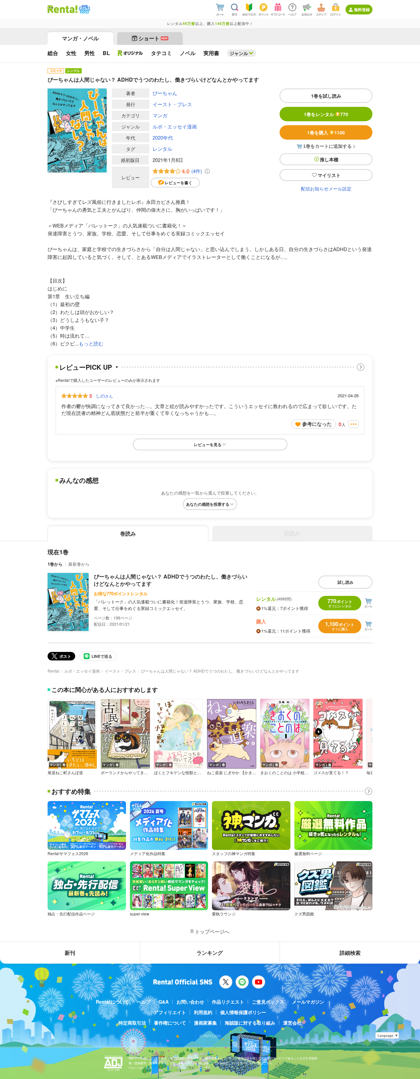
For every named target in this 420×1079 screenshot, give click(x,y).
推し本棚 (329, 159)
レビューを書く (178, 183)
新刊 (70, 952)
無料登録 (362, 9)
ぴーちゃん (165, 92)
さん (104, 395)
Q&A (163, 1001)
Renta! (53, 671)
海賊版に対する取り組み (250, 1022)
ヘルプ (144, 1001)
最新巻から (79, 564)
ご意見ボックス (268, 1001)
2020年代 (163, 137)
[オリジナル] (130, 53)
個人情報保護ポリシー (243, 1012)
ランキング (210, 952)
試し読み (345, 582)
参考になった (317, 423)
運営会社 (292, 1022)
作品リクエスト (228, 1001)
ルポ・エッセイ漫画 (175, 126)
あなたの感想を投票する (207, 504)
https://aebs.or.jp (140, 1068)
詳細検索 (350, 952)
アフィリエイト (170, 1012)
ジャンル (239, 53)
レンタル (162, 148)
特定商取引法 (132, 1022)
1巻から (55, 564)
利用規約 (203, 1012)
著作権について (170, 1022)
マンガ (160, 115)
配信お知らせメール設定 (326, 188)
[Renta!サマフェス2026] (83, 9)
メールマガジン (308, 1001)
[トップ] (62, 9)
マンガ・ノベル (80, 38)
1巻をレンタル (326, 114)
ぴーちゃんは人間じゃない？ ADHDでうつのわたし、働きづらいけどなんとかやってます (170, 580)
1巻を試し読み (326, 95)
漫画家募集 (205, 1022)
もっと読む (91, 343)
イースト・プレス (172, 104)
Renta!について (112, 1001)
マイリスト (329, 175)
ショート (153, 38)
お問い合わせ (190, 1001)
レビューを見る (207, 444)
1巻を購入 (326, 132)
